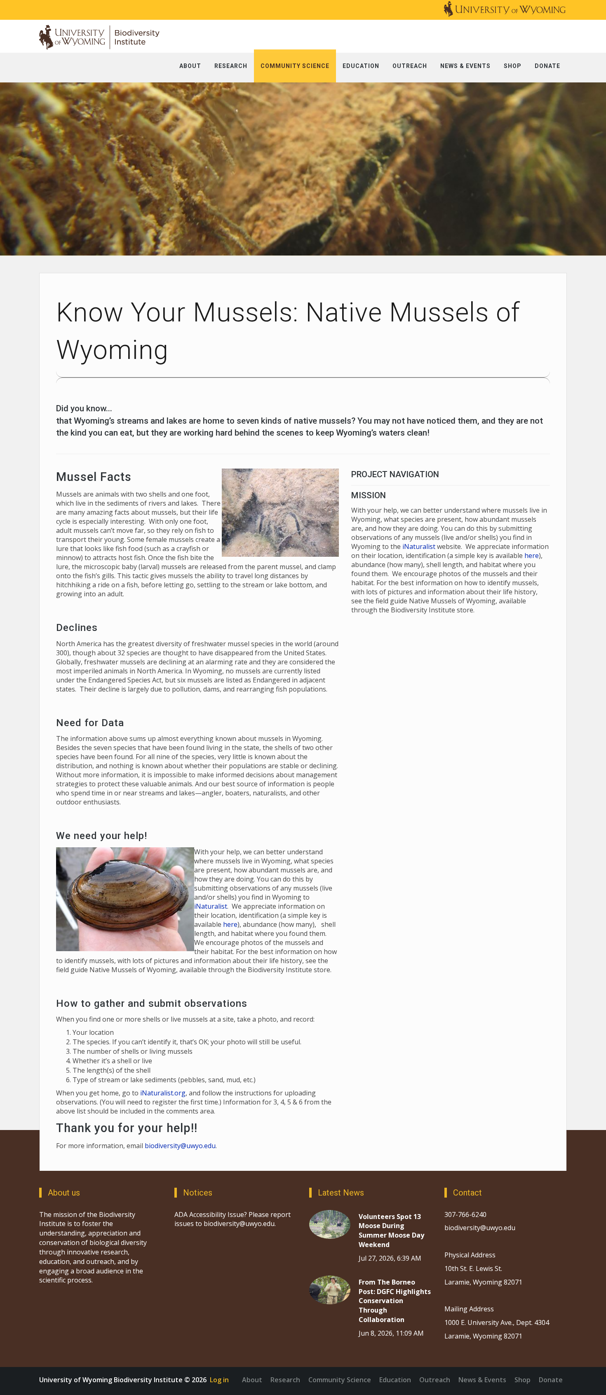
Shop (522, 1379)
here (230, 924)
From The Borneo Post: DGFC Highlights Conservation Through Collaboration (395, 1301)
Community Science (339, 1379)
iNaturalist (210, 906)
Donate (551, 1379)
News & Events (482, 1379)
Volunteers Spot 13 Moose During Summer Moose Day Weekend (391, 1231)
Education (395, 1379)
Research (285, 1379)
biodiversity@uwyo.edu (180, 1145)
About (252, 1379)
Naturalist (420, 546)
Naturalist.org (164, 1092)
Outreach (434, 1379)
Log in (219, 1379)
